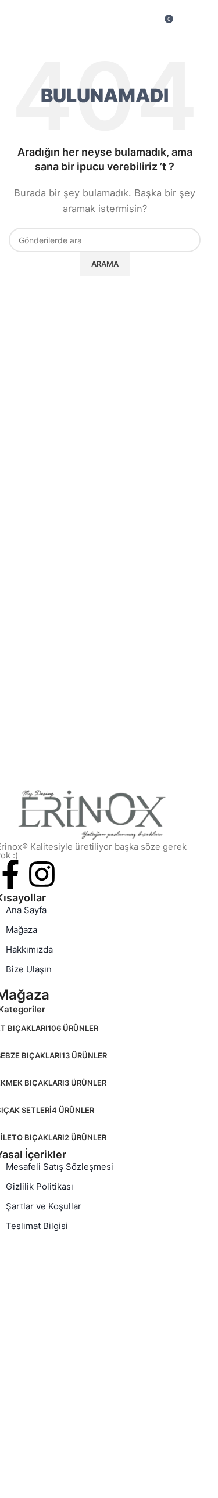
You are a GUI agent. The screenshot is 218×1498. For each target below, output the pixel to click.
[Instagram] (41, 874)
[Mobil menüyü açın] (13, 17)
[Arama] (200, 17)
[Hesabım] (184, 17)
